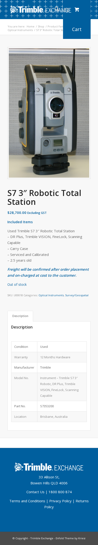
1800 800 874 (60, 491)
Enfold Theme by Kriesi (70, 538)
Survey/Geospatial (76, 295)
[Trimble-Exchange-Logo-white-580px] (40, 9)
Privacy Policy (60, 500)
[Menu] (66, 9)
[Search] (54, 9)
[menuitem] (54, 9)
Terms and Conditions (27, 500)
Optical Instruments (51, 295)
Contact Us (35, 491)
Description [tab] (20, 316)
